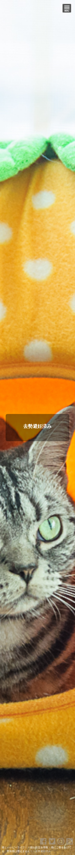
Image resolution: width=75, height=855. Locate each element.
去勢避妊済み (37, 426)
